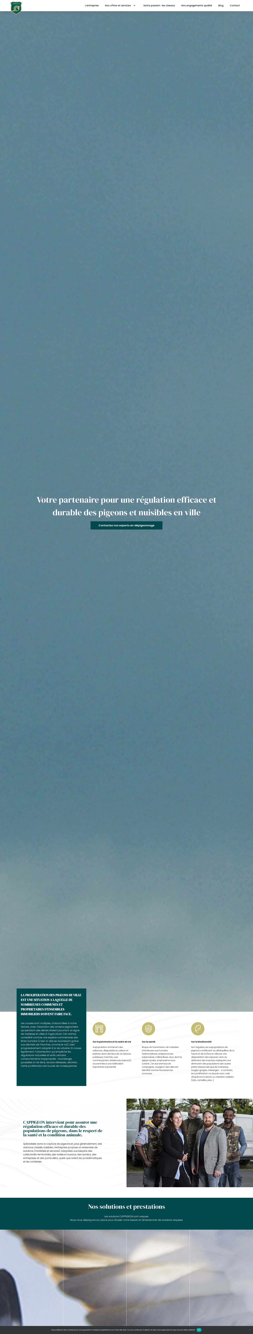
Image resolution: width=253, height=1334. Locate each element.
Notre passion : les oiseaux (159, 5)
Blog (220, 5)
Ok (199, 1330)
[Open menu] (135, 5)
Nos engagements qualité (196, 5)
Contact (235, 5)
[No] (249, 1330)
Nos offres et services (118, 5)
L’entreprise (92, 5)
